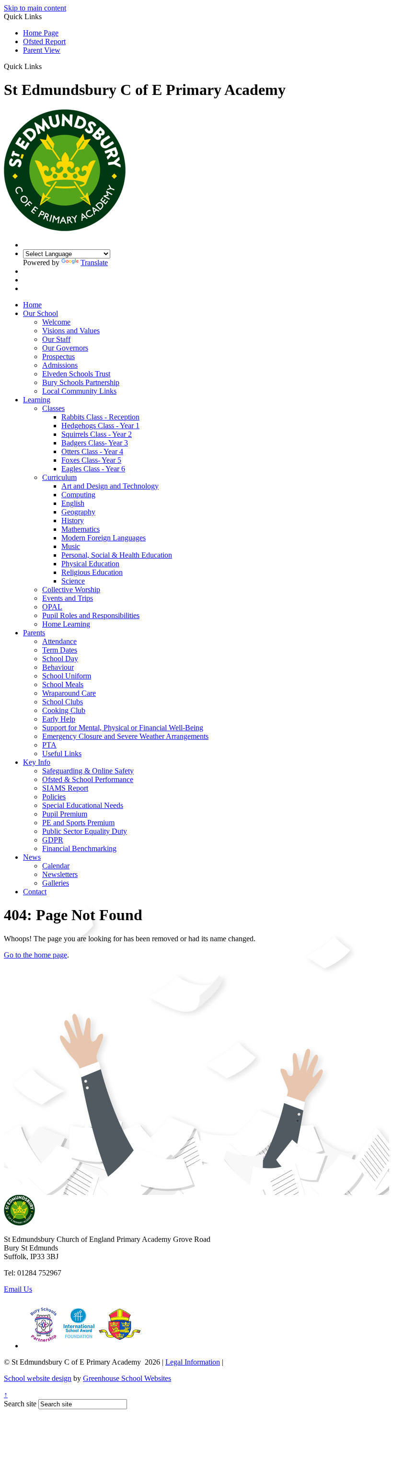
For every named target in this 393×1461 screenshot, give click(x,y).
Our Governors (65, 348)
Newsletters (60, 874)
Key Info (36, 762)
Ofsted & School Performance (87, 779)
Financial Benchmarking (79, 848)
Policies (54, 797)
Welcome (56, 322)
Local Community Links (79, 391)
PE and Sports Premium (78, 822)
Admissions (60, 365)
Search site (20, 1404)
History (72, 520)
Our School (40, 313)
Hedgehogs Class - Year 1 (100, 425)
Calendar (55, 866)
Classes (53, 408)
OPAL (52, 607)
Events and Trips (67, 598)
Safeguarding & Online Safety (88, 771)
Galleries (55, 883)
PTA (49, 745)
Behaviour (58, 667)
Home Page (40, 33)
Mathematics (80, 529)
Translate (94, 262)
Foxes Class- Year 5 (91, 460)
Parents (34, 633)
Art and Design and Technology (110, 486)
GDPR (52, 840)
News (32, 857)
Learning (36, 400)
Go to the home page (35, 955)
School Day (60, 659)
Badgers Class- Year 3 (94, 443)
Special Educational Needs (82, 805)
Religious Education (92, 572)
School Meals (62, 684)
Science (73, 581)
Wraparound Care (69, 693)
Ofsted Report (44, 41)
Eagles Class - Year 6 (93, 469)
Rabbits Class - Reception (100, 417)
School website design (37, 1378)
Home (32, 305)
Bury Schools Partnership (80, 382)
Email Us (18, 1289)
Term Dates (59, 650)
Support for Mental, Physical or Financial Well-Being (122, 728)
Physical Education (90, 564)
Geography (78, 512)
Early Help (58, 719)
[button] (45, 66)
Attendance (59, 641)
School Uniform (66, 676)
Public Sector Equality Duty (84, 831)
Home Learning (66, 624)
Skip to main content (35, 8)
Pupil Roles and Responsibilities (90, 615)
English (72, 503)
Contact (34, 892)
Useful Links (61, 753)
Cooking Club (63, 710)
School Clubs (62, 702)
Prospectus (58, 356)
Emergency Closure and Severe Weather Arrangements (125, 736)
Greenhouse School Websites (127, 1378)
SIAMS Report (65, 788)
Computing (78, 495)
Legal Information (192, 1362)
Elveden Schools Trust (76, 374)
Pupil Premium (64, 814)
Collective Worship (71, 589)
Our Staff (56, 339)
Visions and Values (71, 331)
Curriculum (59, 477)
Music (70, 546)
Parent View (41, 50)
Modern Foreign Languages (103, 538)
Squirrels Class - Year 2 (96, 434)
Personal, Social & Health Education (116, 555)
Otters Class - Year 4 (92, 451)
